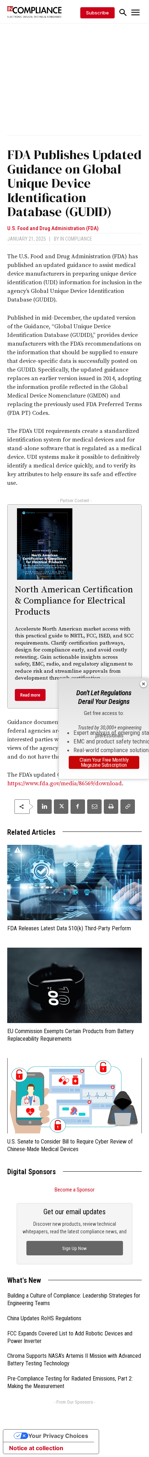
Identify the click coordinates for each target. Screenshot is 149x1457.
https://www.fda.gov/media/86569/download (64, 783)
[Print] (111, 806)
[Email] (94, 806)
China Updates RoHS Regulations (44, 1318)
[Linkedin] (44, 806)
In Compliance (76, 239)
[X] (61, 806)
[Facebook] (78, 806)
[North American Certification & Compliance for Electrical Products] (44, 544)
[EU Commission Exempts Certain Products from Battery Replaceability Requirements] (74, 985)
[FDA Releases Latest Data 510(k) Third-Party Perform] (74, 882)
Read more (30, 695)
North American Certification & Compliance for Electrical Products (74, 601)
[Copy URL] (127, 806)
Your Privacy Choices (58, 1435)
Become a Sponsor (74, 1189)
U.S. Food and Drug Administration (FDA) (53, 228)
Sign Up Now (74, 1248)
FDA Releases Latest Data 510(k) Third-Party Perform (69, 928)
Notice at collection (36, 1448)
